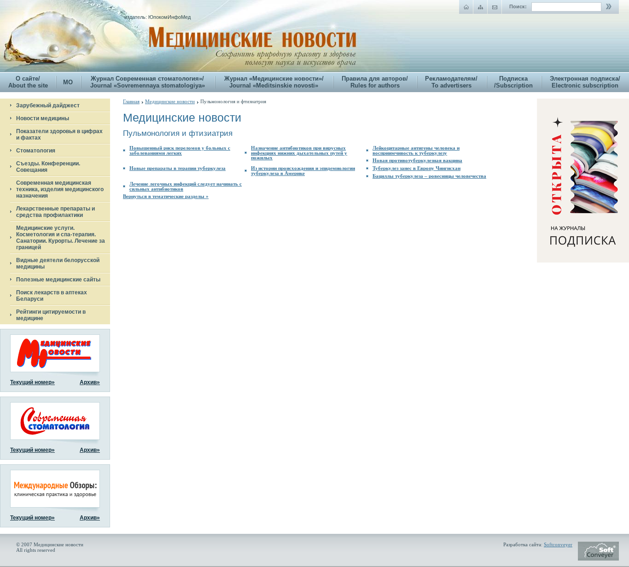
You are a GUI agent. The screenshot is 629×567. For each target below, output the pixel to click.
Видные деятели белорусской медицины (57, 263)
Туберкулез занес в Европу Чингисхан (416, 168)
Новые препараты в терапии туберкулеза (177, 168)
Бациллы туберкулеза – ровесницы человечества (429, 176)
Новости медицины (42, 118)
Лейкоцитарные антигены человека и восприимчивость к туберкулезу (416, 150)
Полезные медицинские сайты (58, 279)
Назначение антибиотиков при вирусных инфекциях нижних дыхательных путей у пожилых (299, 152)
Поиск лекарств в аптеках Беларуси (51, 295)
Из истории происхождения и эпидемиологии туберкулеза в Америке (303, 170)
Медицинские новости (170, 101)
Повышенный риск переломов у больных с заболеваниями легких (179, 150)
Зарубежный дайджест (48, 105)
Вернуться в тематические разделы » (166, 196)
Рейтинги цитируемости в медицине (51, 315)
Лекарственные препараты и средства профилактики (55, 211)
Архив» (90, 382)
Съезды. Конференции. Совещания (48, 166)
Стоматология (35, 150)
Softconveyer (558, 544)
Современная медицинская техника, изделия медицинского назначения (60, 189)
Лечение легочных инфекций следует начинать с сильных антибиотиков (185, 186)
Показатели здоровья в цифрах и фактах (59, 134)
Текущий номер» (32, 382)
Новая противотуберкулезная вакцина (417, 160)
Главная (131, 101)
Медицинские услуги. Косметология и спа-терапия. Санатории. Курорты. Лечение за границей (60, 238)
